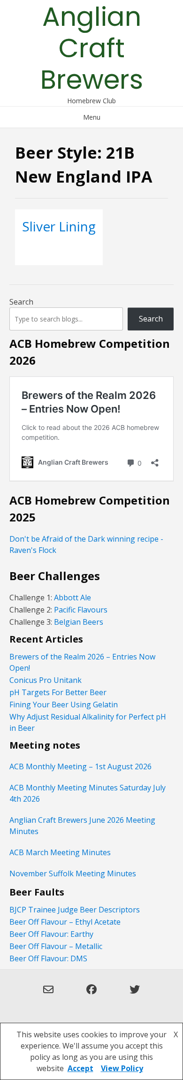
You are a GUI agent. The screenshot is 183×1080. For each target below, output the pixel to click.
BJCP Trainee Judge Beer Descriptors (74, 909)
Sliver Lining (59, 226)
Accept (80, 1068)
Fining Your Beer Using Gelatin (63, 704)
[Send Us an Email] (48, 995)
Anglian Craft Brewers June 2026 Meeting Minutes (82, 825)
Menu (91, 117)
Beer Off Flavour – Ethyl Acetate (65, 922)
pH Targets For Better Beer (58, 692)
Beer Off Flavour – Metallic (55, 946)
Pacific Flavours (79, 610)
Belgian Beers (78, 622)
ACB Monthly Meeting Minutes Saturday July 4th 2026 (87, 793)
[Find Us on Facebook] (91, 995)
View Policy (122, 1068)
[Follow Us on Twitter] (134, 995)
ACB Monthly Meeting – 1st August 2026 (80, 766)
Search (21, 302)
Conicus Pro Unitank (45, 680)
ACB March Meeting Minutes (60, 852)
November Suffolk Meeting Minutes (72, 873)
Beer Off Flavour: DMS (48, 958)
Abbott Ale (72, 597)
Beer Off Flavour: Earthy (51, 934)
